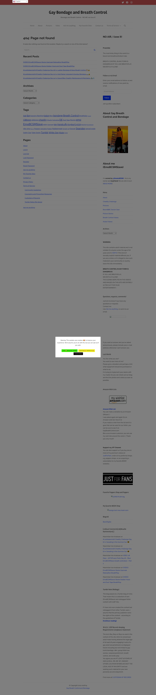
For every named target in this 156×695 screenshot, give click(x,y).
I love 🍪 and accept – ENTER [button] (69, 350)
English (17, 1)
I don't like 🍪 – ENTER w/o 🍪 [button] (86, 350)
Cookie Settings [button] (78, 353)
